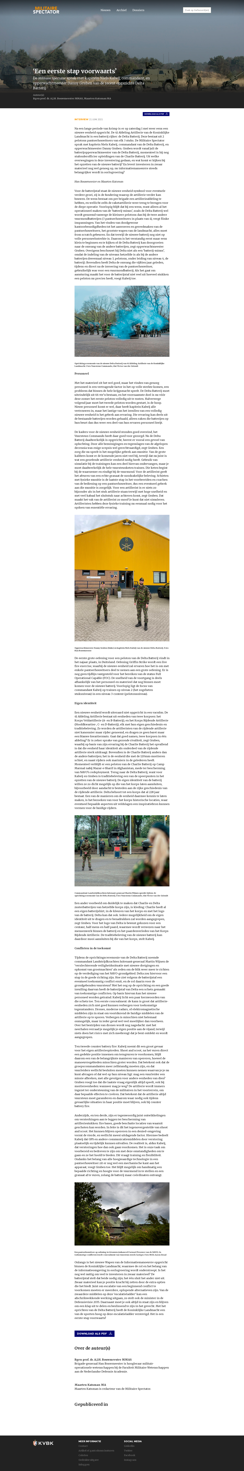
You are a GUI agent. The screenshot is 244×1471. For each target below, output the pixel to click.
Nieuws (106, 10)
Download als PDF (154, 114)
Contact (83, 1445)
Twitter (128, 1450)
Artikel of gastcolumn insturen (96, 1450)
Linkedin (129, 1445)
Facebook (129, 1455)
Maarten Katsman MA (90, 1384)
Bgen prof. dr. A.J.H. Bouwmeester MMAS (103, 1359)
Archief (121, 10)
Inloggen (84, 1464)
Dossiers (138, 10)
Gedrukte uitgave (89, 1459)
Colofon (83, 1455)
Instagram (130, 1459)
